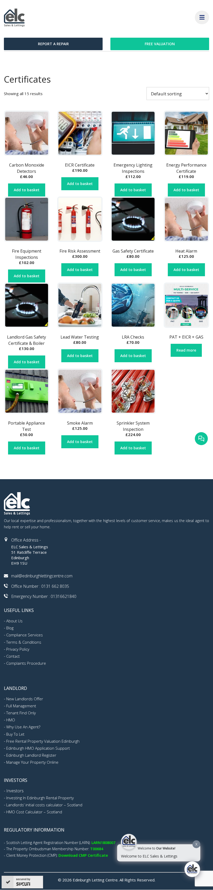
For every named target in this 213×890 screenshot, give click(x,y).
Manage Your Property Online (32, 762)
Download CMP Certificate (83, 855)
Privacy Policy (17, 649)
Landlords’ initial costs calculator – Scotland (44, 804)
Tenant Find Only (21, 712)
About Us (14, 620)
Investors (15, 791)
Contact (13, 656)
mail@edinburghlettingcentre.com (41, 576)
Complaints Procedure (26, 663)
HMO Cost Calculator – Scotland (34, 811)
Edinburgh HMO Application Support (38, 748)
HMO (10, 719)
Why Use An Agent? (23, 726)
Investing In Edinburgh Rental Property (40, 797)
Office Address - (26, 540)
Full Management (21, 705)
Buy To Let (15, 734)
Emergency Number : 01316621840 (43, 596)
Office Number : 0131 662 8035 (40, 586)
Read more (186, 350)
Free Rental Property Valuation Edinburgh (42, 741)
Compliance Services (24, 634)
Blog (10, 627)
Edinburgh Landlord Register (31, 755)
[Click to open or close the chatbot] (192, 869)
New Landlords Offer (24, 698)
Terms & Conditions (23, 642)
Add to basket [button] (26, 189)
